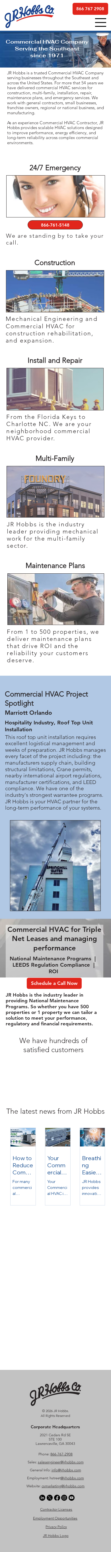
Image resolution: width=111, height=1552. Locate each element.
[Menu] (100, 22)
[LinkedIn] (42, 1498)
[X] (50, 1498)
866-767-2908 (61, 1454)
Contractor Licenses (56, 1509)
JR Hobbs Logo (56, 1535)
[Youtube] (72, 1498)
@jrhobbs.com (72, 1478)
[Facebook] (57, 1498)
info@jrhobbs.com (66, 1470)
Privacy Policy (56, 1527)
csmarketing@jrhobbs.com (63, 1486)
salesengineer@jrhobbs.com (61, 1462)
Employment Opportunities (55, 1518)
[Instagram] (64, 1498)
